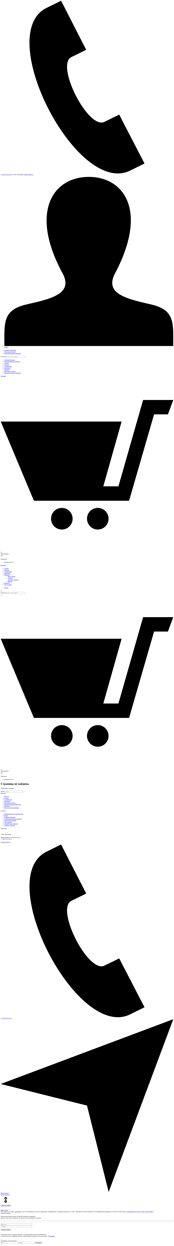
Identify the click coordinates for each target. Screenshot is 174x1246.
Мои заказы (11, 576)
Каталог (6, 365)
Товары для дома (9, 825)
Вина (6, 815)
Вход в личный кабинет (11, 808)
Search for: (4, 356)
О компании (8, 366)
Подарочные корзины (11, 824)
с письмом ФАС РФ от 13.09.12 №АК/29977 (139, 1211)
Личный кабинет (9, 360)
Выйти (10, 581)
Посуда (6, 796)
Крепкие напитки (9, 817)
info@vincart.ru (28, 174)
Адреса (10, 578)
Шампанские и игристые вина (13, 814)
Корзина (7, 806)
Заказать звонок (5, 1205)
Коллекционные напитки (12, 361)
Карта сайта (4, 1210)
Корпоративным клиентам (12, 353)
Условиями (51, 1236)
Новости (7, 369)
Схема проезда (5, 842)
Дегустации (8, 584)
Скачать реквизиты (10, 350)
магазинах (18, 1211)
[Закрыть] (1, 1239)
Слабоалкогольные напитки (13, 819)
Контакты (7, 368)
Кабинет (7, 575)
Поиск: (3, 791)
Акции (6, 363)
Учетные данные (13, 580)
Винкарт (3, 376)
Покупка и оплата (9, 352)
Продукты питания (10, 820)
